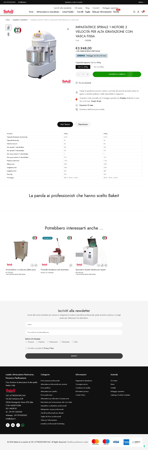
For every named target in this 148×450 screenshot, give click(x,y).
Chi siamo (114, 380)
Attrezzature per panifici (49, 391)
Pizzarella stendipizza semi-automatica (55, 270)
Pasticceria (53, 342)
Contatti (113, 388)
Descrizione (83, 124)
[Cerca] (134, 11)
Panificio (41, 342)
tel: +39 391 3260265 (14, 412)
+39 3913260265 (20, 415)
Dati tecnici (65, 124)
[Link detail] (8, 425)
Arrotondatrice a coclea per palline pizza (21, 270)
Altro (76, 342)
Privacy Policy (49, 348)
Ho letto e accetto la (40, 348)
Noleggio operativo (117, 391)
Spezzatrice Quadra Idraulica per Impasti (91, 270)
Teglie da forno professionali (51, 416)
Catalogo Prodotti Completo (120, 395)
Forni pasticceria (46, 395)
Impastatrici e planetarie (20, 20)
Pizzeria (30, 342)
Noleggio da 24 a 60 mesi (96, 55)
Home (8, 20)
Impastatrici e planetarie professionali (54, 406)
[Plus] (88, 74)
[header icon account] (138, 11)
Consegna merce (82, 384)
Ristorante (65, 342)
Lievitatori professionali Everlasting (52, 424)
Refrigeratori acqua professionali (52, 409)
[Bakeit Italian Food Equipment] (8, 12)
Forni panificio (45, 388)
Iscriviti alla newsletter (63, 8)
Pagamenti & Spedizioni (84, 380)
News (113, 384)
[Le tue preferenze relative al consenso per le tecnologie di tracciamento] (144, 446)
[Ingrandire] (68, 29)
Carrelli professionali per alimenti (52, 413)
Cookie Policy (80, 395)
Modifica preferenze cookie (77, 442)
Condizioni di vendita (83, 388)
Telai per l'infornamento (49, 420)
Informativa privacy (82, 391)
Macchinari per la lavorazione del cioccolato (56, 402)
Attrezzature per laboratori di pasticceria (55, 398)
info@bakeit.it (10, 419)
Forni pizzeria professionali (50, 380)
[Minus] (78, 74)
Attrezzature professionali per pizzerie (54, 384)
